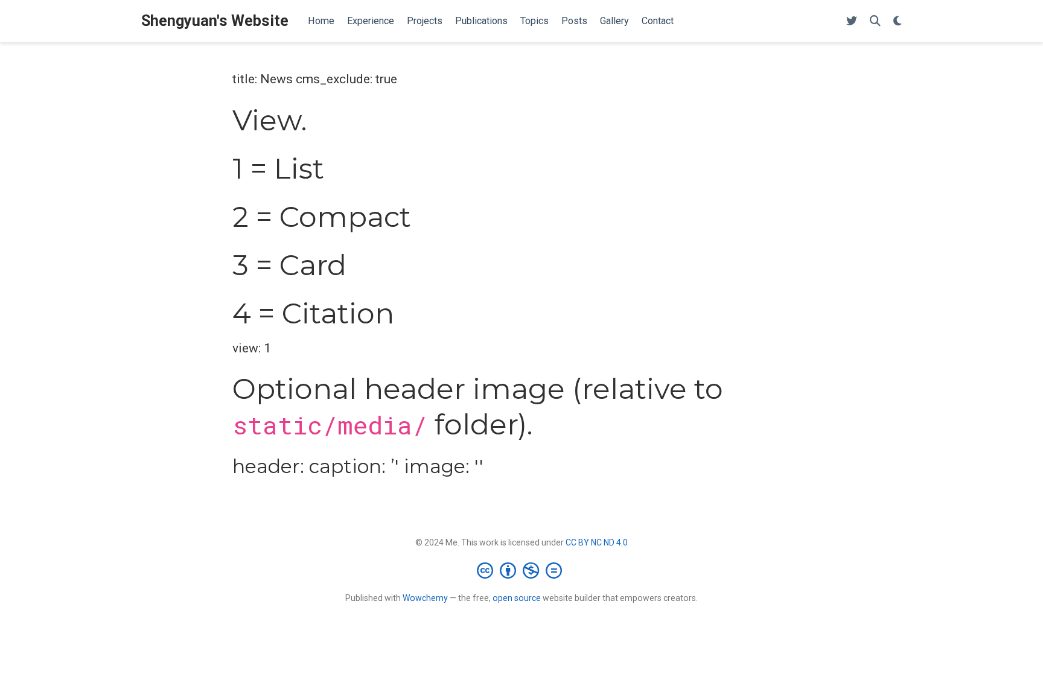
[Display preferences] (897, 21)
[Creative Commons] (522, 570)
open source (517, 598)
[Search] (875, 21)
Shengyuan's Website (215, 21)
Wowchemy (425, 598)
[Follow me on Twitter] (851, 21)
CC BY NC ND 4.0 (597, 542)
